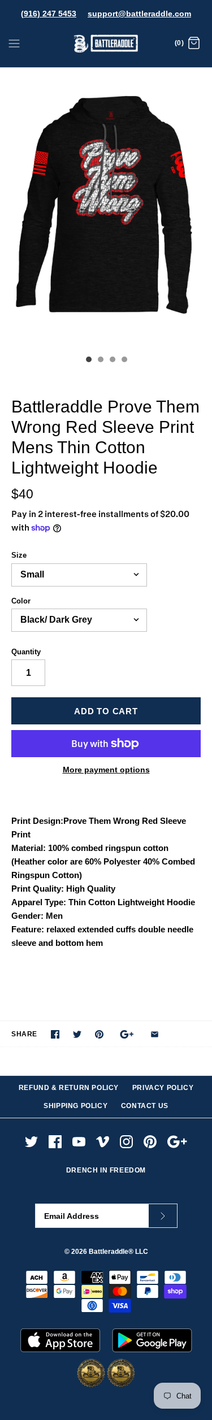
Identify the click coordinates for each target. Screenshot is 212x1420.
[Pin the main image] (99, 1034)
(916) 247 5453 (48, 13)
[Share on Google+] (127, 1034)
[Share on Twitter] (77, 1034)
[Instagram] (126, 1141)
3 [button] (112, 360)
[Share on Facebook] (55, 1034)
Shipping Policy (75, 1106)
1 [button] (88, 360)
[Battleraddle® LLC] (106, 44)
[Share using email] (154, 1034)
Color (21, 601)
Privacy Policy (162, 1088)
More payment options (106, 769)
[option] (106, 208)
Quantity (26, 652)
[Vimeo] (102, 1141)
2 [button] (100, 360)
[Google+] (177, 1141)
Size (19, 555)
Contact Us (144, 1106)
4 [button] (123, 360)
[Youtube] (78, 1141)
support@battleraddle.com (139, 13)
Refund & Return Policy (69, 1088)
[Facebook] (55, 1141)
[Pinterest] (150, 1141)
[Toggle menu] (14, 43)
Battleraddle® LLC (118, 1252)
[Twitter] (31, 1141)
